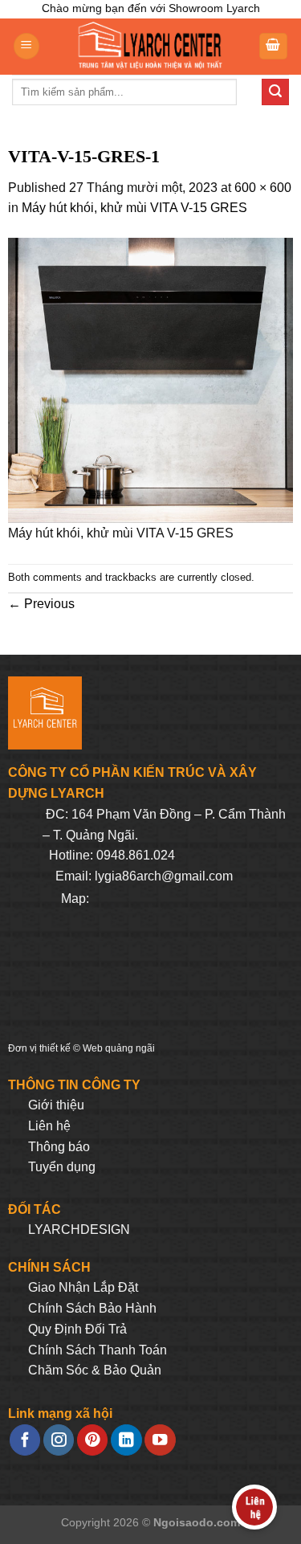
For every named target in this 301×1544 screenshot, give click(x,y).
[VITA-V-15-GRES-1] (150, 379)
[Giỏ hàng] (273, 46)
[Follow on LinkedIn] (126, 1440)
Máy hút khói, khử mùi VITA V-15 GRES (134, 207)
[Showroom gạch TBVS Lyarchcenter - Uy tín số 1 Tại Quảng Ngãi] (149, 46)
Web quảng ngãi (119, 1048)
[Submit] (275, 92)
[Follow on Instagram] (58, 1440)
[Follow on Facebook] (25, 1440)
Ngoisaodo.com (196, 1522)
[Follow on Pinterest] (92, 1440)
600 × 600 (262, 187)
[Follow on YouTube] (159, 1440)
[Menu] (26, 46)
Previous (41, 604)
